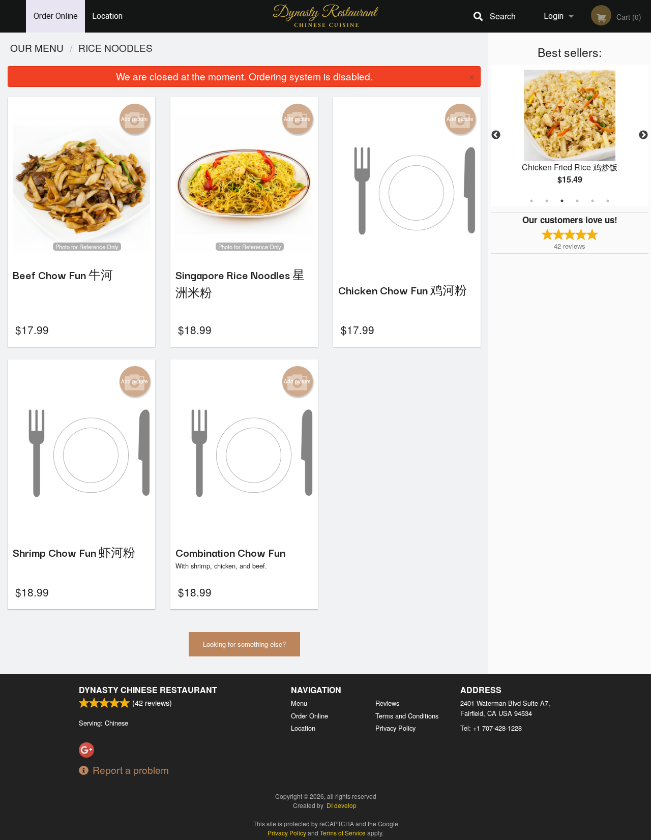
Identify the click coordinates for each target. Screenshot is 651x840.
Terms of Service (343, 832)
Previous (496, 135)
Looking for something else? (244, 644)
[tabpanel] (569, 135)
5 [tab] (592, 201)
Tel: (491, 728)
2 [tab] (547, 201)
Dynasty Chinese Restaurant (148, 690)
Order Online (56, 16)
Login (554, 16)
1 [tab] (531, 201)
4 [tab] (577, 201)
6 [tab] (608, 201)
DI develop (342, 805)
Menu (299, 703)
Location (107, 16)
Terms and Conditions (406, 716)
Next (643, 135)
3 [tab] (562, 201)
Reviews (387, 703)
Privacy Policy (395, 728)
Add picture (134, 119)
